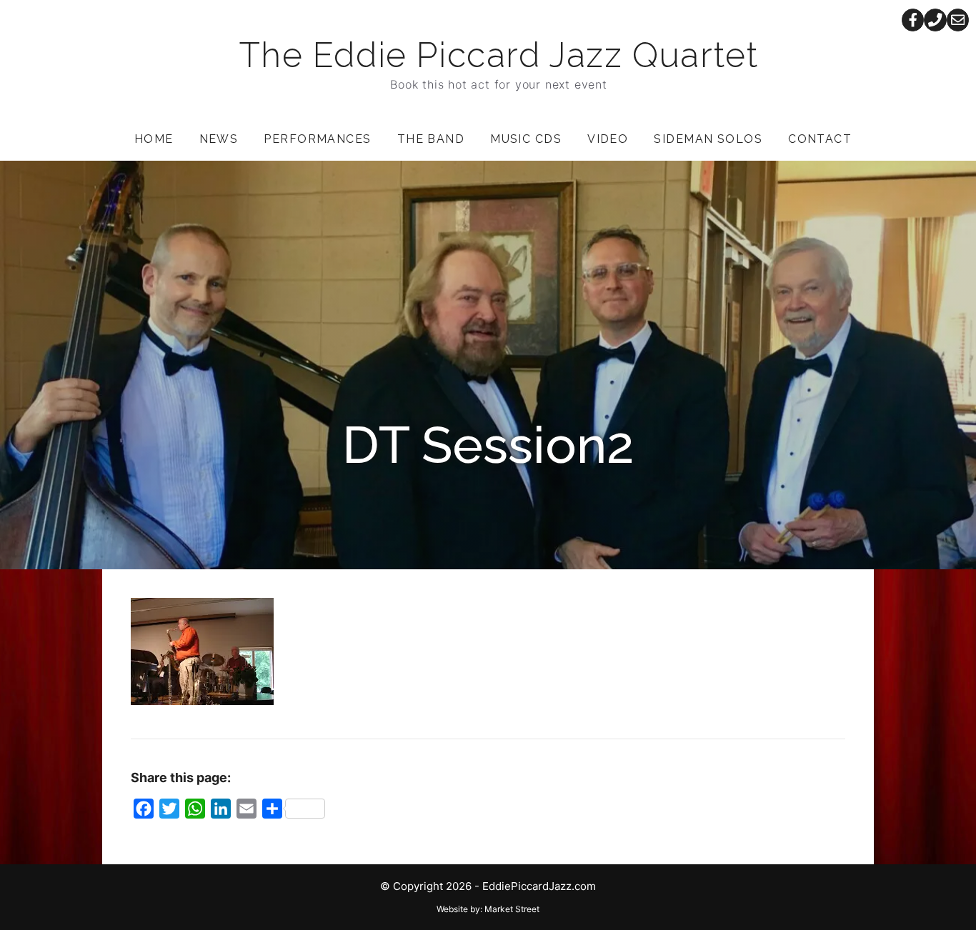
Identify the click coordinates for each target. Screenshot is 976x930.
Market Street (511, 909)
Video (607, 139)
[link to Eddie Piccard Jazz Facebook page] (913, 20)
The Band (431, 139)
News (219, 139)
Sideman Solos (708, 139)
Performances (317, 139)
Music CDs (526, 139)
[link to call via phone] (935, 20)
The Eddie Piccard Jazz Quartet (499, 55)
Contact (820, 139)
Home (154, 139)
